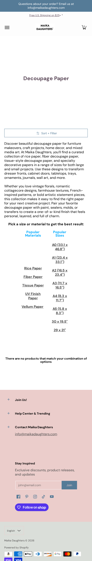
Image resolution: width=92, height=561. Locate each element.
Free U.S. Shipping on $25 (44, 15)
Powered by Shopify (16, 547)
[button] (84, 27)
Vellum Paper (32, 306)
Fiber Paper (33, 277)
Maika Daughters (14, 540)
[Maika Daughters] (45, 28)
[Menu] (6, 27)
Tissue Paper (33, 285)
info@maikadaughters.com (36, 434)
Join (69, 485)
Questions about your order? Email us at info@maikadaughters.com (46, 6)
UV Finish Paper (33, 296)
